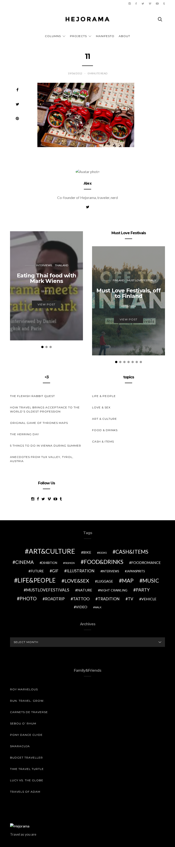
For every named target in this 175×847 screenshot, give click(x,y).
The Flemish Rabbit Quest (32, 396)
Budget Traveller (26, 757)
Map (128, 580)
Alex (87, 183)
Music (150, 580)
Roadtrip (55, 598)
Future (37, 571)
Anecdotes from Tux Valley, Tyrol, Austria (41, 459)
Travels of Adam (25, 791)
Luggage (105, 581)
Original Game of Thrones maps (39, 423)
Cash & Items (103, 441)
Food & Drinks (105, 430)
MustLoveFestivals (47, 589)
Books (102, 552)
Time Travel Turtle (27, 769)
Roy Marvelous (24, 689)
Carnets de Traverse (29, 712)
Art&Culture (52, 551)
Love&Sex (76, 581)
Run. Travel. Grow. (27, 700)
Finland (118, 280)
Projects (78, 36)
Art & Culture (104, 418)
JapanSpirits (135, 571)
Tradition (109, 598)
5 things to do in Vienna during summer (45, 445)
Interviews (44, 265)
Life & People (104, 396)
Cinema (24, 562)
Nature (84, 590)
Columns (53, 36)
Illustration (81, 570)
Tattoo (81, 598)
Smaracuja (20, 746)
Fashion (69, 562)
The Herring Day (24, 434)
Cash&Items (132, 551)
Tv (130, 598)
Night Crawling (113, 590)
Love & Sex (101, 407)
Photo (28, 598)
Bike (87, 552)
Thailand (61, 265)
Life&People (37, 580)
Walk (98, 607)
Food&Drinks (103, 561)
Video (81, 607)
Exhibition (49, 563)
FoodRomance (146, 562)
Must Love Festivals (141, 280)
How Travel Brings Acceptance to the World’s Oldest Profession (45, 409)
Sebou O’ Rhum (23, 723)
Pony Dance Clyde (26, 734)
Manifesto (105, 36)
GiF (55, 570)
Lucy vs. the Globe (26, 780)
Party (143, 589)
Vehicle (148, 599)
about (124, 36)
